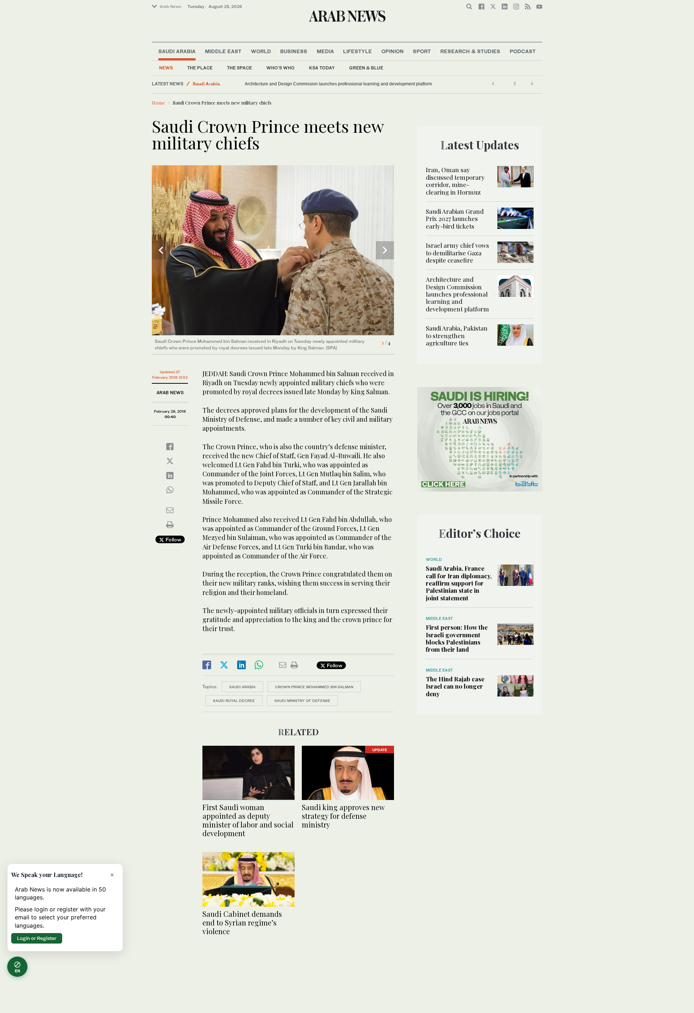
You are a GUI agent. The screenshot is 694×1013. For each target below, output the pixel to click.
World (261, 51)
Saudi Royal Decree (234, 700)
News (166, 68)
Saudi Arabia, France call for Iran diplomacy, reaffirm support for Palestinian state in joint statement (459, 583)
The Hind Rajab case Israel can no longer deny (455, 686)
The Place (200, 68)
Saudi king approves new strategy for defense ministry (343, 815)
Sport (422, 51)
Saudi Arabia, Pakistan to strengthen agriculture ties (286, 83)
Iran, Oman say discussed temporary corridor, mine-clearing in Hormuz (455, 181)
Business (293, 51)
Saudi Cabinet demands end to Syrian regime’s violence (242, 922)
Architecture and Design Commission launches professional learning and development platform (457, 294)
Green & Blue (366, 68)
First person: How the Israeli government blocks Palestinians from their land (457, 638)
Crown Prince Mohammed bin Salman (314, 687)
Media (325, 51)
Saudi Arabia (177, 51)
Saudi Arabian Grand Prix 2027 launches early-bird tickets (455, 218)
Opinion (392, 51)
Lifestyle (357, 51)
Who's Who (280, 68)
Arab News (170, 6)
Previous (161, 250)
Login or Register (36, 938)
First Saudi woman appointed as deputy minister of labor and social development (248, 820)
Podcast (523, 51)
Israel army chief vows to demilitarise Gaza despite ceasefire (457, 252)
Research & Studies (470, 51)
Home (158, 102)
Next (385, 250)
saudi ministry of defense (302, 700)
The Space (239, 68)
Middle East (223, 51)
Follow (172, 539)
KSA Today (322, 68)
